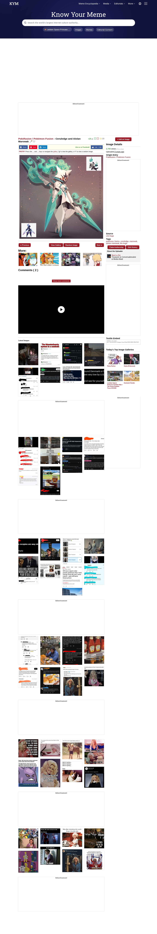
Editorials (119, 3)
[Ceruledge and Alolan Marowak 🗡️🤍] (61, 197)
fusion (117, 241)
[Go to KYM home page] (14, 4)
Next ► (100, 245)
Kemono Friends (129, 383)
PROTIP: (22, 151)
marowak (133, 241)
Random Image (71, 245)
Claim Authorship (116, 247)
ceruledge (124, 241)
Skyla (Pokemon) (129, 366)
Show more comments (61, 281)
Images (78, 30)
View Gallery (56, 245)
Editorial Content (105, 30)
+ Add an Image (123, 139)
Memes (89, 30)
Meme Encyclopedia (88, 3)
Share (24, 147)
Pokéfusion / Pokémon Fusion (35, 138)
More (130, 3)
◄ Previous (24, 245)
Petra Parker (111, 366)
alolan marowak (112, 243)
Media (106, 3)
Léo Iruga (110, 236)
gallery (55, 151)
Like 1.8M (97, 147)
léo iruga (123, 243)
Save (34, 147)
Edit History (132, 247)
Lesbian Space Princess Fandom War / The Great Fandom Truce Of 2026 (114, 385)
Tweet (43, 147)
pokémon (110, 241)
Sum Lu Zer (116, 255)
